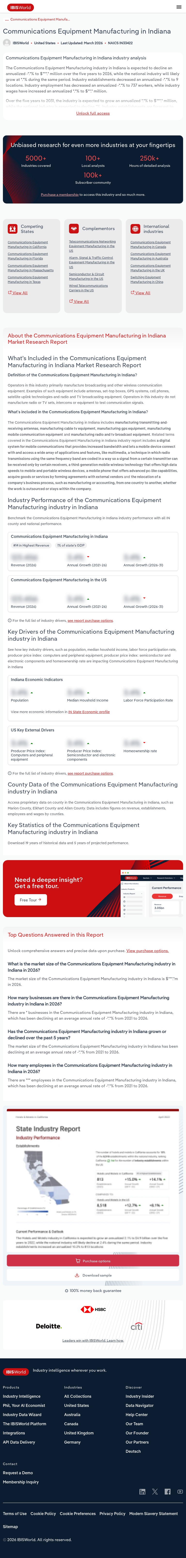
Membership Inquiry (21, 1482)
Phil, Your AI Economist (24, 1406)
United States (76, 1406)
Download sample (97, 1275)
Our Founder (137, 1433)
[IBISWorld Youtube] (180, 1492)
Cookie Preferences (78, 1514)
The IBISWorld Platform (24, 1424)
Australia (72, 1415)
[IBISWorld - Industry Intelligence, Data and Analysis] (21, 9)
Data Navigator (140, 1406)
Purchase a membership (60, 194)
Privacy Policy (112, 1514)
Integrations (14, 1433)
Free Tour (29, 900)
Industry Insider (140, 1397)
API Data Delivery (19, 1443)
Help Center (137, 1415)
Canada (71, 1424)
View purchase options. (147, 950)
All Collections (77, 1397)
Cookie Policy (43, 1514)
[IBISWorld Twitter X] (155, 1492)
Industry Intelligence (21, 1397)
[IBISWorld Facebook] (167, 1492)
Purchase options (96, 1261)
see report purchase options (90, 620)
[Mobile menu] (179, 10)
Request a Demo (18, 1473)
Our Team (134, 1424)
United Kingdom (79, 1433)
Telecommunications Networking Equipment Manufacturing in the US (92, 246)
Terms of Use (15, 1514)
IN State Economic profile (89, 711)
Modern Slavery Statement (153, 1514)
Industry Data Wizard (22, 1415)
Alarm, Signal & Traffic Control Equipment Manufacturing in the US (92, 262)
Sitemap (10, 1527)
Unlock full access (93, 113)
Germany (72, 1443)
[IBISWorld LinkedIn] (142, 1492)
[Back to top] (175, 1547)
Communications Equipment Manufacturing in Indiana (40, 19)
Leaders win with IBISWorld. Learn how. (93, 1340)
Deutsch (133, 1452)
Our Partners (137, 1443)
